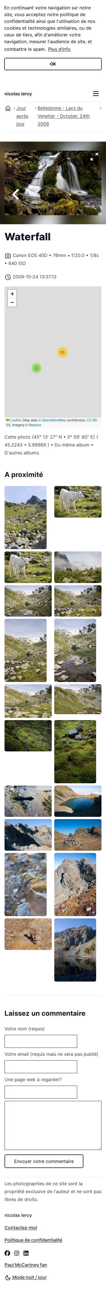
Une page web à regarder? (33, 1079)
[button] (36, 368)
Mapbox (35, 424)
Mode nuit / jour (29, 1277)
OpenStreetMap (54, 419)
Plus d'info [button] (59, 49)
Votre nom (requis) (25, 1028)
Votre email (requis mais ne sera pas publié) (51, 1054)
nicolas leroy (18, 93)
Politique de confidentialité (33, 1240)
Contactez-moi (21, 1227)
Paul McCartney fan (26, 1265)
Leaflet (15, 419)
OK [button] (53, 63)
